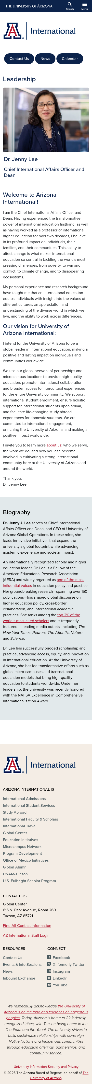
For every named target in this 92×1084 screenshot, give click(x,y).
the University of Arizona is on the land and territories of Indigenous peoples (46, 1012)
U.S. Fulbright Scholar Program (29, 881)
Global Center (15, 833)
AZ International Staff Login (26, 935)
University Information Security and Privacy (46, 1067)
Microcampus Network (22, 846)
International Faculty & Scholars (30, 819)
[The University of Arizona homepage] (28, 6)
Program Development (22, 853)
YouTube (60, 985)
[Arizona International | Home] (46, 31)
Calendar (70, 58)
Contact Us (19, 58)
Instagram (61, 971)
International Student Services (29, 805)
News (45, 58)
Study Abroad (14, 812)
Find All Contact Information (27, 925)
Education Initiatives (20, 839)
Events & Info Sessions (22, 964)
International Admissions (24, 798)
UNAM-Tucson (15, 874)
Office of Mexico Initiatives (26, 860)
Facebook (61, 957)
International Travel (20, 826)
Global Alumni (15, 867)
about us (54, 445)
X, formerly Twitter (68, 964)
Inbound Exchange (19, 978)
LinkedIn (60, 978)
